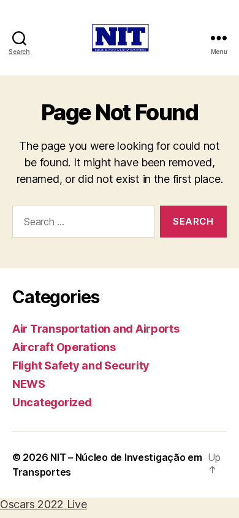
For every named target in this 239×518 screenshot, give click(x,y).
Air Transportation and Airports (96, 328)
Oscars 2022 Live (43, 504)
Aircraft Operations (64, 347)
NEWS (28, 383)
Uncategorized (52, 402)
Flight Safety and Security (81, 365)
